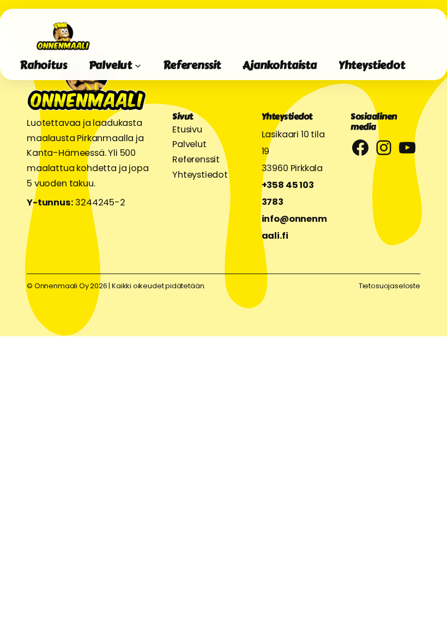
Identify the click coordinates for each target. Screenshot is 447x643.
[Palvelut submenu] (138, 65)
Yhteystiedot (200, 174)
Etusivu (187, 129)
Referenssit (196, 159)
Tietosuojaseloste (389, 286)
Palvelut (189, 144)
